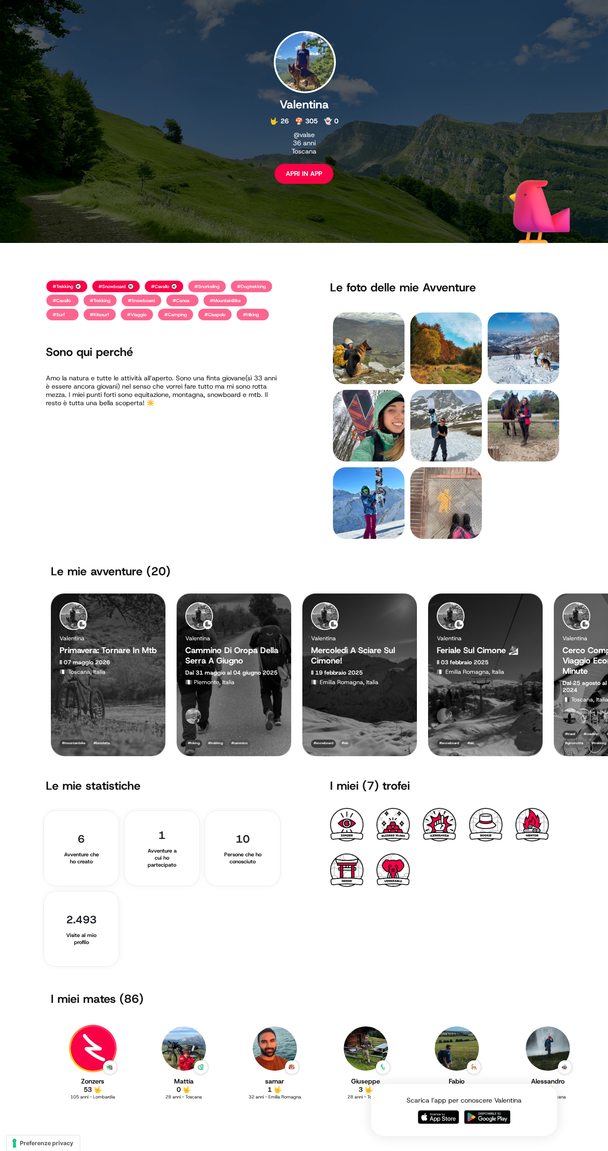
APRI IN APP (304, 173)
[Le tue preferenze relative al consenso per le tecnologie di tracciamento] (43, 1143)
